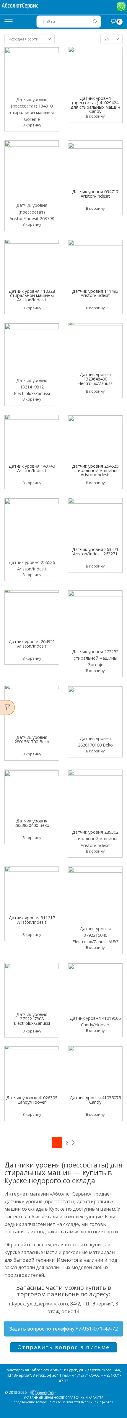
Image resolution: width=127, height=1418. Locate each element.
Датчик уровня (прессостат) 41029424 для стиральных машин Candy (95, 104)
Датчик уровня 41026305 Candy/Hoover (31, 1100)
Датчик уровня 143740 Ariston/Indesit (32, 468)
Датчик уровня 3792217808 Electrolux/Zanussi (32, 1019)
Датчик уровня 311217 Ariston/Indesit (32, 920)
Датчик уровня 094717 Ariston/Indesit (95, 194)
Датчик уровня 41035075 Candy (95, 1100)
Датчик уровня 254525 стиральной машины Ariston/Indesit (95, 471)
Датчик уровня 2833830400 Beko (31, 823)
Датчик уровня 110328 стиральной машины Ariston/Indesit (32, 296)
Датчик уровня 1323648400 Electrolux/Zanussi (95, 379)
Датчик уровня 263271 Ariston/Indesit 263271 (95, 552)
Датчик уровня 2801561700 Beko (31, 739)
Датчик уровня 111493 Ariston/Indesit (95, 293)
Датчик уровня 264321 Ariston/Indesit (32, 644)
